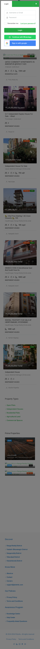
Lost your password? (28, 23)
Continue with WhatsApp (21, 37)
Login (20, 30)
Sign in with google (19, 43)
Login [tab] (6, 4)
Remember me (13, 23)
